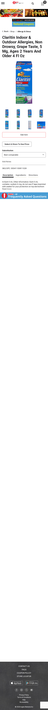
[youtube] (31, 690)
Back (6, 31)
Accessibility (24, 702)
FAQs (24, 669)
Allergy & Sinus (24, 31)
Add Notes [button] (6, 161)
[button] (6, 113)
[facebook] (16, 690)
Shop (12, 31)
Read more (6, 189)
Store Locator (24, 676)
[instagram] (21, 690)
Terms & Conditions (24, 697)
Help (24, 700)
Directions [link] (33, 175)
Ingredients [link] (21, 175)
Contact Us (24, 666)
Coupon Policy (24, 673)
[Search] (31, 3)
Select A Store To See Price (17, 144)
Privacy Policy (24, 695)
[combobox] (24, 154)
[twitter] (26, 690)
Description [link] (8, 175)
